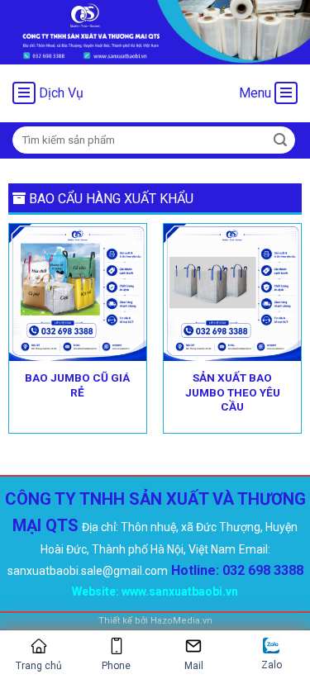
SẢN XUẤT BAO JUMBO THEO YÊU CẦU (232, 392)
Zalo (271, 665)
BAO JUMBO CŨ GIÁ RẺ (77, 385)
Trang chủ (39, 666)
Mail (193, 666)
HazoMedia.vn (181, 620)
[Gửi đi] (280, 140)
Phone (116, 666)
